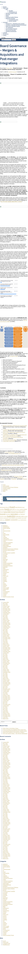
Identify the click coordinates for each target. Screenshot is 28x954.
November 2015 (6, 716)
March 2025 (5, 619)
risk (4, 582)
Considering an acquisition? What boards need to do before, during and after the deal (14, 435)
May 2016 (5, 709)
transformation (23, 519)
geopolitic (5, 556)
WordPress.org (6, 944)
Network (5, 570)
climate (18, 509)
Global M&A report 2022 (8, 441)
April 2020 (5, 677)
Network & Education (11, 30)
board (4, 484)
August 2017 (6, 700)
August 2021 (6, 664)
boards (6, 509)
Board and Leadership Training (13, 26)
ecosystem (5, 554)
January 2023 (6, 646)
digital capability (22, 510)
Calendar (5, 32)
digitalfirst (1, 512)
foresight (2, 514)
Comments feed (6, 943)
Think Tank (5, 8)
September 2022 (6, 651)
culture (4, 541)
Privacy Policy (6, 949)
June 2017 (5, 701)
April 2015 (5, 717)
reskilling (5, 581)
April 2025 (5, 617)
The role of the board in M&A (10, 439)
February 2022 (6, 660)
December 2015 (6, 714)
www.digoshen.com (9, 452)
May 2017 (5, 703)
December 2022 (6, 647)
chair (16, 509)
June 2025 (5, 615)
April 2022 (5, 658)
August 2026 (6, 602)
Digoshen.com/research (6, 470)
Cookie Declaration (7, 952)
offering (4, 573)
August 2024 (6, 628)
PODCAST (5, 576)
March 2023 (5, 643)
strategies (5, 585)
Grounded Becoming (13, 19)
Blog (7, 9)
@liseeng (25, 479)
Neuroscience (6, 572)
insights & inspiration (7, 563)
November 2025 (6, 610)
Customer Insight (7, 543)
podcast (13, 518)
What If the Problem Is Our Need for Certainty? (13, 732)
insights (4, 561)
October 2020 (6, 670)
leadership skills (19, 516)
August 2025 (6, 614)
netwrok (10, 518)
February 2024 (6, 634)
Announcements (6, 530)
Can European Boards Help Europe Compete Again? (15, 731)
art (3, 532)
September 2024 (6, 626)
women (4, 595)
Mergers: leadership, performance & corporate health (15, 425)
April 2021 (5, 668)
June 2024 (5, 629)
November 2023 (6, 638)
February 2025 (6, 620)
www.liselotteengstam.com (14, 453)
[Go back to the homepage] (3, 2)
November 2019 (6, 683)
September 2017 (6, 699)
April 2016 (5, 710)
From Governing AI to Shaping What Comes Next (14, 729)
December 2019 (6, 682)
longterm (1, 518)
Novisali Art (5, 34)
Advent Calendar (12, 21)
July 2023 (5, 639)
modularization (5, 518)
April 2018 (5, 694)
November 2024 (6, 624)
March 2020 (5, 678)
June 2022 (5, 655)
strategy (7, 520)
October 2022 (6, 650)
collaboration (6, 538)
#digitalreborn (6, 527)
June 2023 (5, 641)
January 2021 (6, 669)
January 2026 (6, 607)
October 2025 (6, 611)
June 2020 (5, 674)
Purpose (5, 6)
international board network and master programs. (13, 465)
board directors (18, 507)
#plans (6, 507)
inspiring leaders (6, 488)
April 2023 (5, 642)
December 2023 (6, 637)
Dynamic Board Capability (9, 552)
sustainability (14, 519)
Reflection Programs (10, 18)
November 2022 (6, 648)
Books (7, 15)
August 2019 (6, 685)
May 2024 (5, 630)
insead (19, 514)
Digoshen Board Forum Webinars (10, 487)
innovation (14, 514)
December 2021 (6, 663)
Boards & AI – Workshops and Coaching (15, 23)
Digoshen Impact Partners (9, 550)
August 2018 (6, 691)
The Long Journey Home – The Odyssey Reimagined (15, 733)
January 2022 (6, 661)
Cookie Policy (6, 950)
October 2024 (6, 625)
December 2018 (6, 689)
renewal (4, 578)
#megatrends (2, 507)
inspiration (22, 514)
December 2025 (6, 608)
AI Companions (9, 27)
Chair (4, 536)
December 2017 (6, 696)
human (4, 558)
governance (8, 514)
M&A (4, 491)
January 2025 (6, 621)
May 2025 (5, 616)
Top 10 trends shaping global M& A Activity (11, 201)
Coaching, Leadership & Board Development (16, 24)
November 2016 (6, 704)
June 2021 (5, 665)
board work (12, 509)
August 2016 (6, 705)
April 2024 (5, 632)
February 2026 (6, 606)
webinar (5, 594)
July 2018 (5, 692)
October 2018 (6, 690)
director (4, 551)
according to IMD (14, 356)
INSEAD (5, 560)
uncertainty (5, 592)
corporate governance (8, 539)
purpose (4, 577)
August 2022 (6, 652)
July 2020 (5, 673)
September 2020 (6, 672)
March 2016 (5, 712)
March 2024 (5, 633)
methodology (6, 569)
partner (4, 574)
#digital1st (5, 525)
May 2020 (5, 676)
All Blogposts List (13, 12)
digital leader (7, 512)
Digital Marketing (7, 546)
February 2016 (6, 713)
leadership (5, 489)
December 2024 (6, 623)
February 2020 (6, 679)
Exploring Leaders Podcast (12, 17)
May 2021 (5, 667)
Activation (5, 22)
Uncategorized (6, 591)
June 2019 (5, 686)
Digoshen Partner (15, 512)
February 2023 (6, 645)
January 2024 (6, 636)
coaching (21, 509)
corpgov (25, 509)
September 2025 (6, 612)
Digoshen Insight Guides (11, 13)
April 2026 (5, 605)
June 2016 (5, 708)
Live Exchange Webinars (11, 28)
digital (9, 511)
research (19, 518)
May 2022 (5, 656)
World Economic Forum (8, 596)
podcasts (16, 518)
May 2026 (5, 603)
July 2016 (5, 707)
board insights (6, 486)
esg (24, 512)
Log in (4, 940)
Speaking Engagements (11, 31)
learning (25, 516)
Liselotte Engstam (12, 71)
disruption (21, 512)
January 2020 (6, 681)
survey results (6, 587)
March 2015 (5, 718)
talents (4, 590)
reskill (23, 518)
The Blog (11, 10)
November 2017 (6, 698)
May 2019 (5, 687)
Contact (4, 35)
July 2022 (5, 654)
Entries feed (5, 942)
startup (4, 583)
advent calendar (6, 528)
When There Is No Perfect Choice (10, 728)
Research (8, 14)
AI (9, 507)
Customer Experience (8, 542)
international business (8, 565)
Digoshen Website (18, 476)
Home (7, 68)
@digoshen (13, 479)
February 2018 (6, 695)
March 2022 (5, 659)
